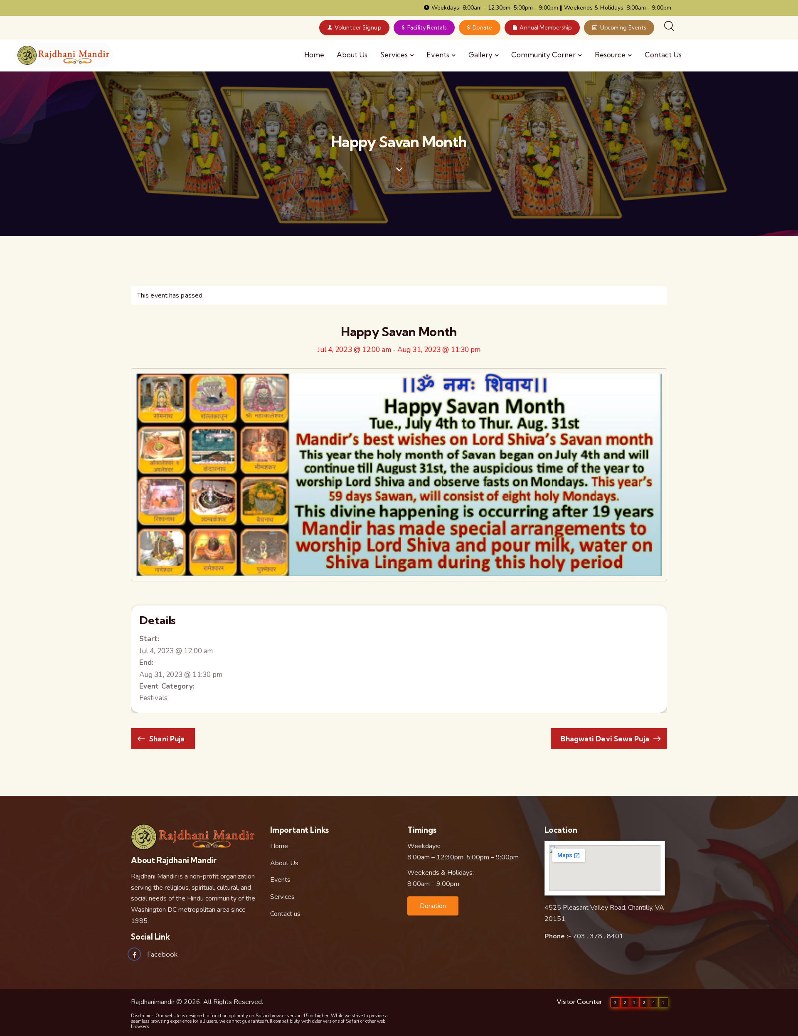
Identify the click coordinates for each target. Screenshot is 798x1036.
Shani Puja (166, 738)
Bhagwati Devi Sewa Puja (605, 738)
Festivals (153, 698)
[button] (432, 905)
